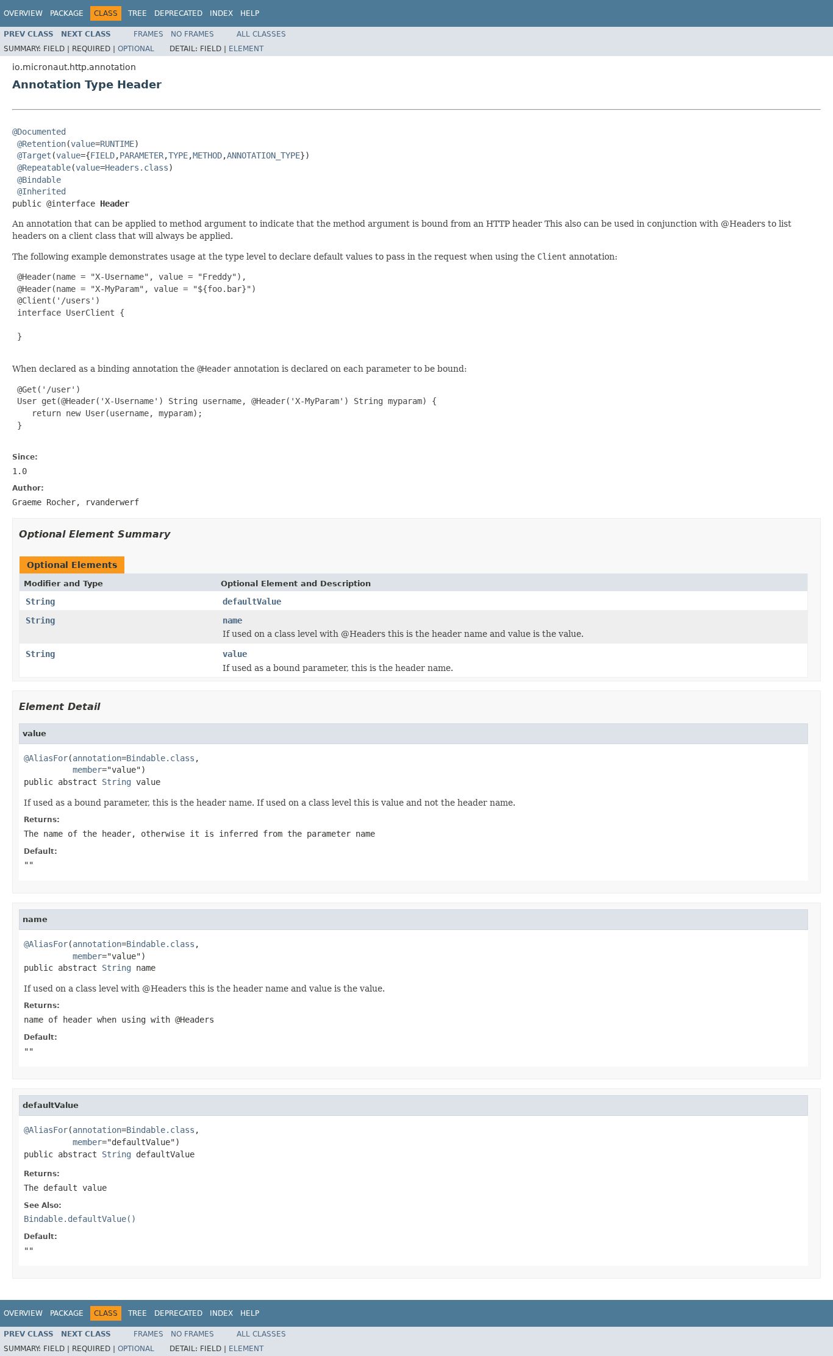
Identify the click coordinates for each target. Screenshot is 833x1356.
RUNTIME (117, 144)
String (40, 601)
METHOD (207, 155)
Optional (136, 48)
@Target (34, 155)
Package (67, 13)
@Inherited (41, 191)
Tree (137, 13)
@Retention (41, 144)
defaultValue (252, 601)
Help (249, 13)
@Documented (39, 132)
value (83, 144)
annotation (97, 758)
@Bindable (39, 180)
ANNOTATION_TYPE (263, 155)
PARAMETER (141, 155)
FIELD (102, 155)
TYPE (178, 155)
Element (246, 48)
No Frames (192, 34)
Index (221, 13)
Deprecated (178, 13)
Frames (148, 34)
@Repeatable (44, 167)
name (232, 620)
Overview (23, 13)
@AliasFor (46, 758)
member (87, 770)
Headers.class (136, 167)
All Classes (261, 34)
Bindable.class (160, 758)
